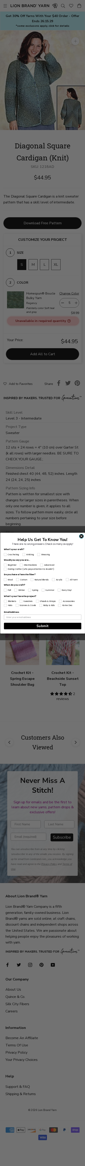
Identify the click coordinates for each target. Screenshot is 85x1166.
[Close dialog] (81, 536)
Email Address (11, 612)
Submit (42, 626)
